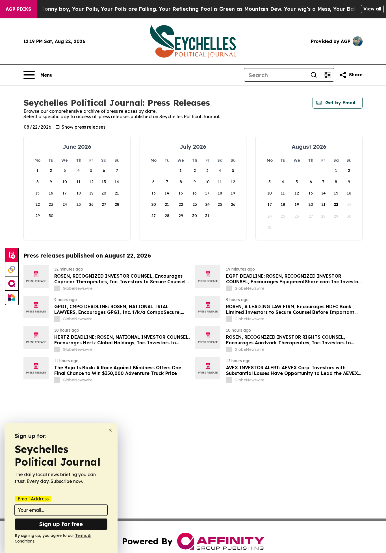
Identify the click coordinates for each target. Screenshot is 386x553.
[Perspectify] (11, 269)
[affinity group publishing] (11, 283)
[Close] (110, 430)
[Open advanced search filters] (327, 74)
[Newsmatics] (11, 298)
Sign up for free (61, 524)
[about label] (57, 288)
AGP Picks (18, 9)
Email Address (33, 499)
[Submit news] (11, 255)
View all (372, 9)
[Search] (313, 74)
